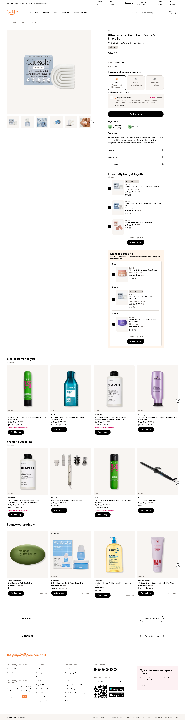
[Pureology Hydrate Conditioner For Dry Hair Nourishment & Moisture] (157, 395)
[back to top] (177, 712)
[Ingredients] (136, 164)
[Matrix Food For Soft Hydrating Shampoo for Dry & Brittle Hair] (114, 479)
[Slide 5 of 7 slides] (71, 122)
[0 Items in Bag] (176, 12)
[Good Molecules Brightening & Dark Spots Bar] (27, 560)
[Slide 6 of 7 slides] (85, 122)
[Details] (136, 150)
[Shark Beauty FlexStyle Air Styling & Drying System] (70, 477)
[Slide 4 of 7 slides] (56, 122)
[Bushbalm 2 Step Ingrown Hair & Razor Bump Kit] (70, 560)
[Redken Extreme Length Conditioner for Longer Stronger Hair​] (70, 395)
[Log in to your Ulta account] (170, 12)
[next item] (91, 122)
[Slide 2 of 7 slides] (27, 122)
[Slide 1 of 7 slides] (13, 122)
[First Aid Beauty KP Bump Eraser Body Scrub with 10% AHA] (157, 560)
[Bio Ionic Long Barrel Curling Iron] (157, 477)
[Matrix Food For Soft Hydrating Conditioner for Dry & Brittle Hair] (27, 397)
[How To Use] (136, 157)
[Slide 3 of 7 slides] (42, 122)
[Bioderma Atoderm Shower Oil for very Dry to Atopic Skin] (114, 561)
